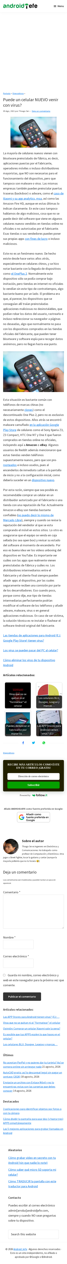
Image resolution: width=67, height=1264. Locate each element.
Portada (6, 93)
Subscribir (33, 785)
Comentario (11, 892)
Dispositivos (18, 93)
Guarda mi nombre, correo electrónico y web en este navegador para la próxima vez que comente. (33, 980)
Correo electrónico (16, 956)
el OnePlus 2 (19, 274)
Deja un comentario (41, 111)
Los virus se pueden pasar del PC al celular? (30, 650)
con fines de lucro (36, 239)
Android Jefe (20, 1249)
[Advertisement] (33, 50)
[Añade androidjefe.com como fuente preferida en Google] (33, 817)
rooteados (10, 465)
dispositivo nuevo (43, 480)
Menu (61, 6)
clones (28, 410)
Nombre (9, 937)
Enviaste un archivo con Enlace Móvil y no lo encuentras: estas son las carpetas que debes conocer (29, 1086)
